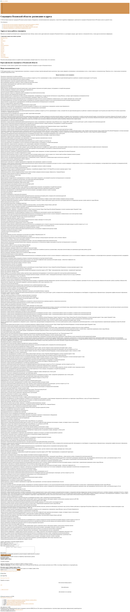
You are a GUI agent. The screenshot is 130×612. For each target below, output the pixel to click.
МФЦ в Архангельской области (13, 604)
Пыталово (3, 55)
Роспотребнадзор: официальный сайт (15, 602)
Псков (2, 52)
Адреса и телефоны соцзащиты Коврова (16, 601)
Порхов (2, 51)
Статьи (4, 12)
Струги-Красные (5, 57)
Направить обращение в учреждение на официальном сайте (17, 28)
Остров (2, 48)
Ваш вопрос (3, 552)
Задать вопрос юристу (5, 555)
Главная (5, 3)
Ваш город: (3, 545)
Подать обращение (7, 10)
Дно (2, 42)
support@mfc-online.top (19, 609)
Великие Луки (4, 37)
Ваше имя (3, 542)
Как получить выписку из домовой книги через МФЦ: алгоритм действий (20, 26)
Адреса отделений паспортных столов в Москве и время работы (22, 600)
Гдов (2, 39)
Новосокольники (5, 45)
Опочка (2, 46)
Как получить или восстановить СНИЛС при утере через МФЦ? (18, 25)
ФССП (4, 8)
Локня (2, 43)
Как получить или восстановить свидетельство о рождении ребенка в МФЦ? (21, 24)
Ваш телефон (4, 544)
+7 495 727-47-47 (4, 589)
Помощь (5, 13)
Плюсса (2, 49)
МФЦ (4, 4)
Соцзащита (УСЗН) (7, 5)
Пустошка (3, 54)
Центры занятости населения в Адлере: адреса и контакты (20, 603)
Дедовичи (3, 40)
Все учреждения (7, 9)
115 (1, 585)
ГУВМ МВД (6, 7)
